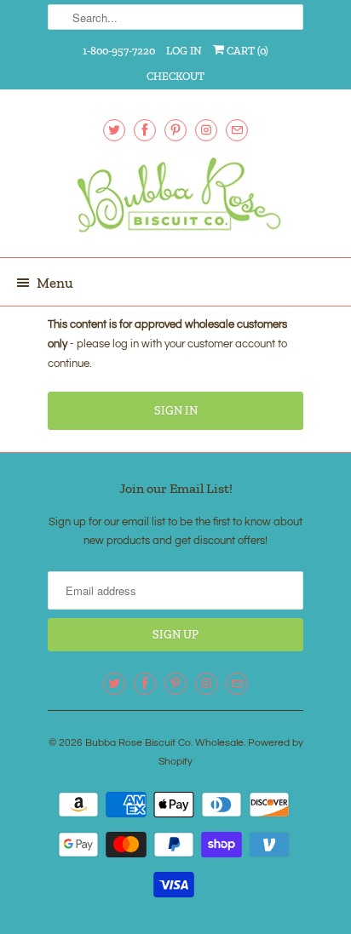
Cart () (246, 50)
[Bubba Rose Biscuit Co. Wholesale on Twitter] (114, 130)
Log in (184, 50)
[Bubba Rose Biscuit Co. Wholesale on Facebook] (145, 130)
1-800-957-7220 (119, 50)
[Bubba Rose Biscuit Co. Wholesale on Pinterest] (175, 130)
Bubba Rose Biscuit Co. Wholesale (164, 742)
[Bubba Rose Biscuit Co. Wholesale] (175, 201)
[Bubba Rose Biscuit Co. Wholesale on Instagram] (206, 130)
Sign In (176, 411)
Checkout (175, 76)
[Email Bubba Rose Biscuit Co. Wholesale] (237, 130)
